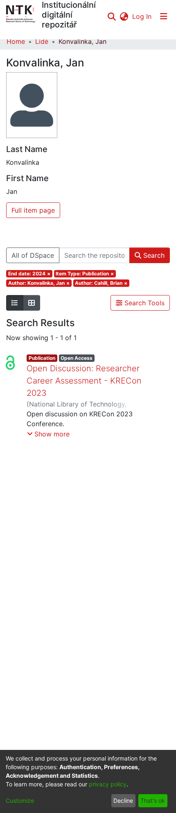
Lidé (41, 41)
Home (16, 41)
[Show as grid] (31, 303)
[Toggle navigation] (164, 16)
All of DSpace (32, 255)
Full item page (33, 210)
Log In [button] (142, 16)
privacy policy (107, 784)
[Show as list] (14, 303)
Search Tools (143, 303)
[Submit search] (111, 16)
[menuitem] (124, 16)
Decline (123, 800)
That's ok (152, 800)
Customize (20, 800)
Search (153, 255)
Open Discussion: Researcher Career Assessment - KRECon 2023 (84, 380)
